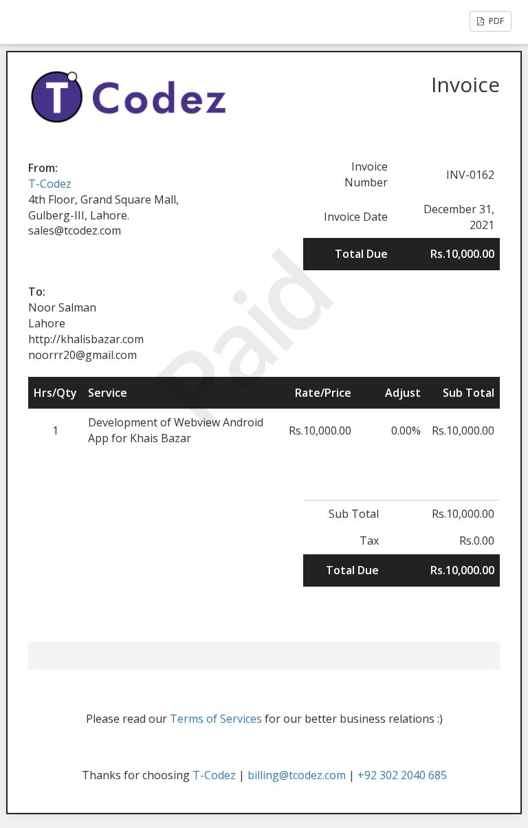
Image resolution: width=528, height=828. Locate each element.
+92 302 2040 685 (402, 775)
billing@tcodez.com (297, 775)
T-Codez (50, 183)
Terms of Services (216, 718)
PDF (495, 21)
